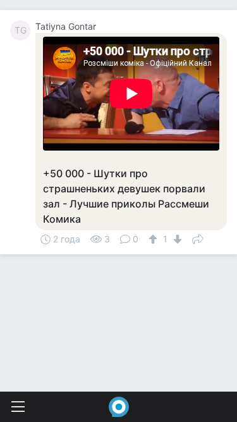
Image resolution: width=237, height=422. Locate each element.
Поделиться (198, 238)
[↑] (155, 239)
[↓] (176, 239)
